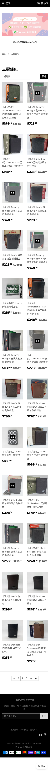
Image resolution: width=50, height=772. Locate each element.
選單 (8, 3)
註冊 (44, 716)
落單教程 (24, 729)
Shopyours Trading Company (27, 743)
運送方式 (34, 729)
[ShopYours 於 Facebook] (40, 735)
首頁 (4, 54)
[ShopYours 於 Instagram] (45, 735)
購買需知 (14, 729)
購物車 (44, 3)
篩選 (44, 76)
